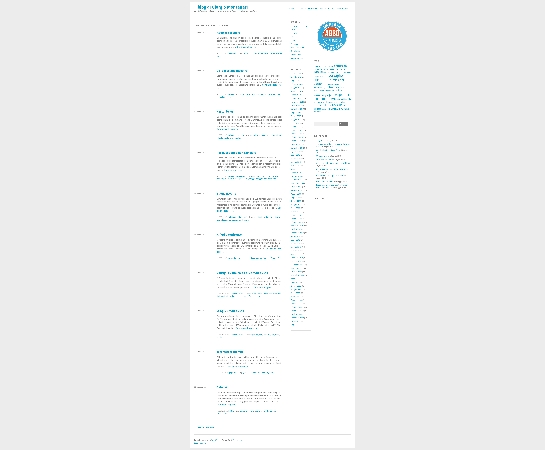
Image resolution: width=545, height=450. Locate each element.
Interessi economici (230, 352)
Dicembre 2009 (297, 265)
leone (251, 94)
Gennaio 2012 (296, 176)
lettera (342, 88)
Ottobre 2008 (296, 314)
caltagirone (319, 72)
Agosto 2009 (296, 279)
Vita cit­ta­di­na (240, 176)
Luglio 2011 (295, 197)
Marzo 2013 (295, 127)
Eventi (293, 30)
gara (219, 179)
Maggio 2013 (296, 120)
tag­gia (219, 337)
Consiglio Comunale (299, 26)
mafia (316, 90)
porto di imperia (325, 99)
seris (246, 179)
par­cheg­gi (243, 220)
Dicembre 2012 (297, 137)
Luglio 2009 (295, 282)
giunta (326, 88)
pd (331, 94)
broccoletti (342, 69)
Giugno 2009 (296, 286)
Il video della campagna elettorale (329, 175)
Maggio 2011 (296, 204)
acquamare (323, 66)
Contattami (343, 8)
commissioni (339, 72)
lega (268, 373)
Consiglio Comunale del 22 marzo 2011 (242, 273)
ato (251, 294)
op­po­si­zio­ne (270, 94)
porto (272, 411)
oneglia (324, 95)
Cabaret (222, 387)
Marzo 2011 (295, 212)
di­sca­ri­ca (267, 335)
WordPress (215, 440)
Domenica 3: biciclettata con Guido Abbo (332, 163)
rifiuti (331, 105)
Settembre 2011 (297, 190)
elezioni (319, 83)
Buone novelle (226, 193)
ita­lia (266, 53)
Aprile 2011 (295, 208)
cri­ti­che (266, 411)
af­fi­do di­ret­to (256, 176)
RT (249, 220)
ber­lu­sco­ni (247, 53)
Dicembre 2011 (297, 180)
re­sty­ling (238, 138)
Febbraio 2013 (297, 130)
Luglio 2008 (295, 325)
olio (270, 294)
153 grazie (320, 140)
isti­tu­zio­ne (244, 94)
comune (347, 72)
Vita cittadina (296, 55)
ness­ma (276, 53)
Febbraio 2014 (297, 95)
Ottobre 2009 (296, 272)
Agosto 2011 (296, 194)
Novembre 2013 (297, 102)
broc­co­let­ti (254, 135)
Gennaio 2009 (296, 304)
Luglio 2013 (295, 112)
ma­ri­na (236, 179)
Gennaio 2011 (296, 219)
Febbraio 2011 (297, 215)
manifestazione (326, 91)
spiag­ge (252, 179)
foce (276, 176)
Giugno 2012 (296, 158)
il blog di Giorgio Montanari (221, 7)
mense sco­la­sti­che (261, 294)
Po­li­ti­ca (231, 94)
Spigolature (295, 51)
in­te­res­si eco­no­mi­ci (258, 373)
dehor (273, 135)
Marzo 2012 (295, 169)
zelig (227, 413)
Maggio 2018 (296, 77)
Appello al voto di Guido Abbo (328, 150)
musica (317, 95)
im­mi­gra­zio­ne (257, 53)
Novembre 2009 (297, 268)
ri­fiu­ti (279, 258)
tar (315, 112)
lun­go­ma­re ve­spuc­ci (230, 220)
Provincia (294, 44)
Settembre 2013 (297, 109)
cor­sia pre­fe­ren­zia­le (270, 217)
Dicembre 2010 (297, 222)
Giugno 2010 (296, 243)
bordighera (334, 69)
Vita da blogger (297, 58)
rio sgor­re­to (258, 296)
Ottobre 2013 (296, 105)
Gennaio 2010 (296, 261)
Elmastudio (237, 440)
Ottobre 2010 (296, 229)
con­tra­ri (259, 411)
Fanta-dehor (225, 111)
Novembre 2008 (297, 311)
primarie (321, 102)
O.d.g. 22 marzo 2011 (230, 311)
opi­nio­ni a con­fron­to (268, 258)
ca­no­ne (271, 176)
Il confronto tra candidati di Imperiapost (332, 169)
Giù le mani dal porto (324, 160)
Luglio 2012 (295, 155)
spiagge (325, 109)
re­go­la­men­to (229, 138)
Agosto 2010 (296, 236)
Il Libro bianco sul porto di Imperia (316, 8)
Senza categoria (297, 47)
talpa (346, 109)
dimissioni (337, 80)
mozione (338, 90)
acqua (252, 335)
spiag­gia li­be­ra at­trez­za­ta (266, 179)
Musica (293, 37)
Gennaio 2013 (296, 134)
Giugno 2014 (296, 84)
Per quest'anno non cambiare (236, 152)
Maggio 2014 (296, 88)
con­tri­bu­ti (258, 217)
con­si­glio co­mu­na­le (247, 411)
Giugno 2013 (296, 116)
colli (261, 335)
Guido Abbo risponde (324, 181)
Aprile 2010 (295, 250)
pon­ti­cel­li (224, 296)
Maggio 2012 (296, 162)
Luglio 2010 (295, 240)
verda (318, 112)
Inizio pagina (200, 443)
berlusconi (341, 66)
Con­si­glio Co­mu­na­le (236, 294)
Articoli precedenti (205, 427)
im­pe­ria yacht (226, 179)
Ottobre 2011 (296, 187)
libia (270, 53)
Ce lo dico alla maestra (232, 70)
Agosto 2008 (296, 321)
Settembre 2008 (297, 318)
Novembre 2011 (297, 183)
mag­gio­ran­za (259, 94)
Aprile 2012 (295, 166)
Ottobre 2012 (296, 144)
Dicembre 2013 (297, 98)
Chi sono (291, 8)
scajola (338, 104)
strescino (336, 108)
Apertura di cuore (228, 32)
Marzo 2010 (295, 254)
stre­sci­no (230, 97)
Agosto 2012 (296, 151)
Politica (294, 40)
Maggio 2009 (296, 289)
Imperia (294, 33)
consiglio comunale (328, 77)
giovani (332, 84)
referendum (340, 102)
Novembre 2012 (297, 141)
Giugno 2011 (296, 201)
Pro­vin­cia (232, 258)
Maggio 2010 (296, 247)
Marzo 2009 (295, 297)
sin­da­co (222, 97)
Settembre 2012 (297, 148)
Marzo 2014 (295, 91)
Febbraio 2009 (297, 300)
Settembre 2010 (297, 233)
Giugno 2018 (296, 74)
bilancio (324, 69)
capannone (329, 72)
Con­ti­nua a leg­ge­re (247, 47)
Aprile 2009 (295, 293)
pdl (336, 95)
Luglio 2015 (295, 81)
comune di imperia (321, 76)
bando (264, 176)
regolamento (320, 105)
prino (241, 179)
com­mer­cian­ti (264, 135)
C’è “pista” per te (322, 156)
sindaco (317, 109)
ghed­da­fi (246, 373)
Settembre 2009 (297, 275)
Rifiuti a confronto (229, 234)
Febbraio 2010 (297, 258)
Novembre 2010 (297, 226)
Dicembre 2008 (297, 307)
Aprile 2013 (295, 123)
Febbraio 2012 (297, 173)
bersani (316, 69)
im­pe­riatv (255, 258)
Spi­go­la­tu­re (232, 53)
